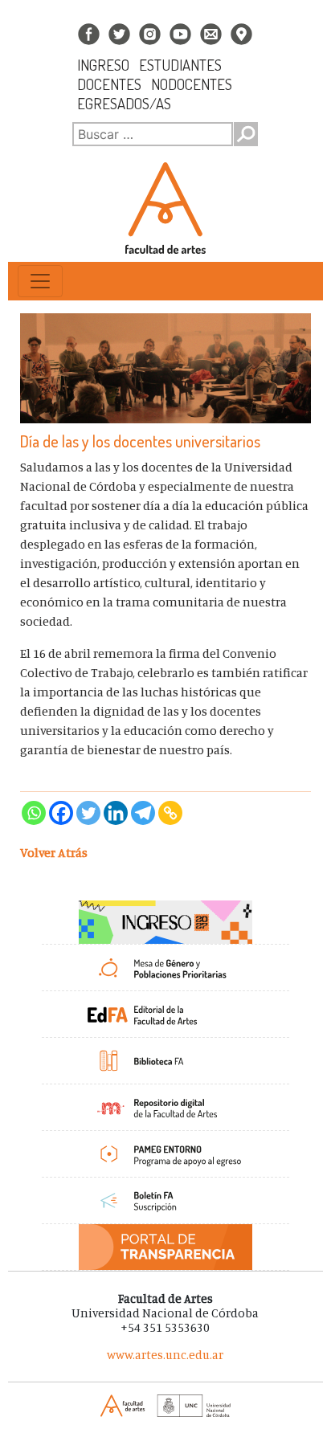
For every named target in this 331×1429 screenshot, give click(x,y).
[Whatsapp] (34, 813)
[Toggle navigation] (40, 281)
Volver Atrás (54, 852)
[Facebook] (61, 813)
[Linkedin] (116, 813)
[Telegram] (143, 813)
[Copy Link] (170, 813)
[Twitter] (88, 813)
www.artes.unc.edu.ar (165, 1354)
